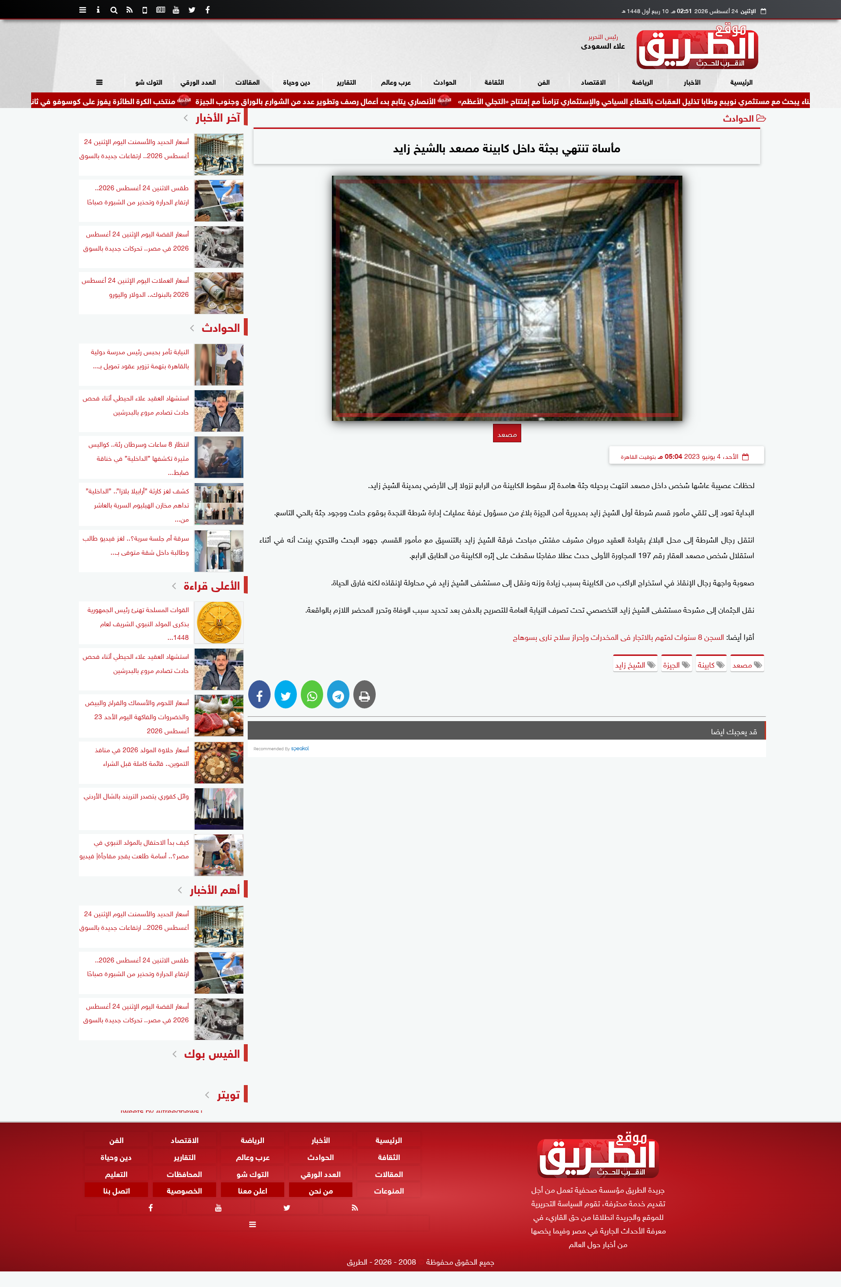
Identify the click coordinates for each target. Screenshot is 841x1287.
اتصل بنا (116, 1189)
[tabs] (83, 9)
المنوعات (389, 1189)
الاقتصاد (593, 81)
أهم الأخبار (215, 887)
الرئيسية (742, 81)
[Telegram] (338, 694)
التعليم (116, 1172)
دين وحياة (297, 81)
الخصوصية (184, 1189)
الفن (544, 81)
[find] (114, 9)
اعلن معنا (252, 1189)
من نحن (321, 1189)
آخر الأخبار (218, 115)
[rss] (129, 9)
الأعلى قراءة (212, 583)
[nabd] (145, 9)
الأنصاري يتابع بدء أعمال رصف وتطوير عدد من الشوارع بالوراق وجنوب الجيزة (374, 100)
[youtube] (176, 9)
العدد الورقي (198, 81)
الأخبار (692, 81)
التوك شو (149, 81)
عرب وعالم (396, 81)
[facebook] (207, 9)
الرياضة (642, 81)
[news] (160, 9)
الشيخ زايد (631, 664)
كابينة (707, 664)
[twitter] (192, 9)
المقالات (248, 81)
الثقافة (494, 81)
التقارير (346, 81)
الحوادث (445, 81)
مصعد (743, 664)
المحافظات (184, 1172)
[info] (98, 9)
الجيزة (672, 664)
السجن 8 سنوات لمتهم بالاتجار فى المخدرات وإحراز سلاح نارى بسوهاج (618, 636)
